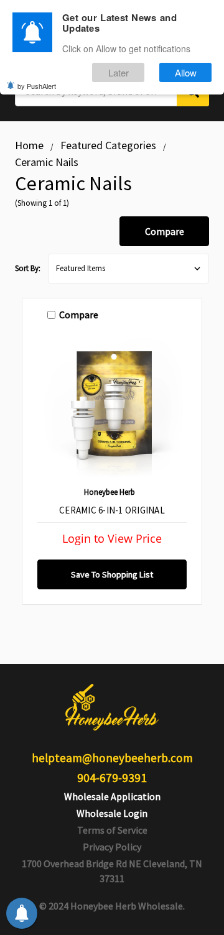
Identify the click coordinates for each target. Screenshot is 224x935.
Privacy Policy (112, 847)
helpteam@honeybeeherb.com (112, 757)
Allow (186, 72)
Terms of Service (112, 830)
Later (118, 72)
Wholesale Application (112, 796)
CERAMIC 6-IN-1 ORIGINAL (112, 510)
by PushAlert (36, 86)
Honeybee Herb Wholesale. (127, 906)
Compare (164, 231)
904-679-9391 (112, 777)
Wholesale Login (112, 813)
